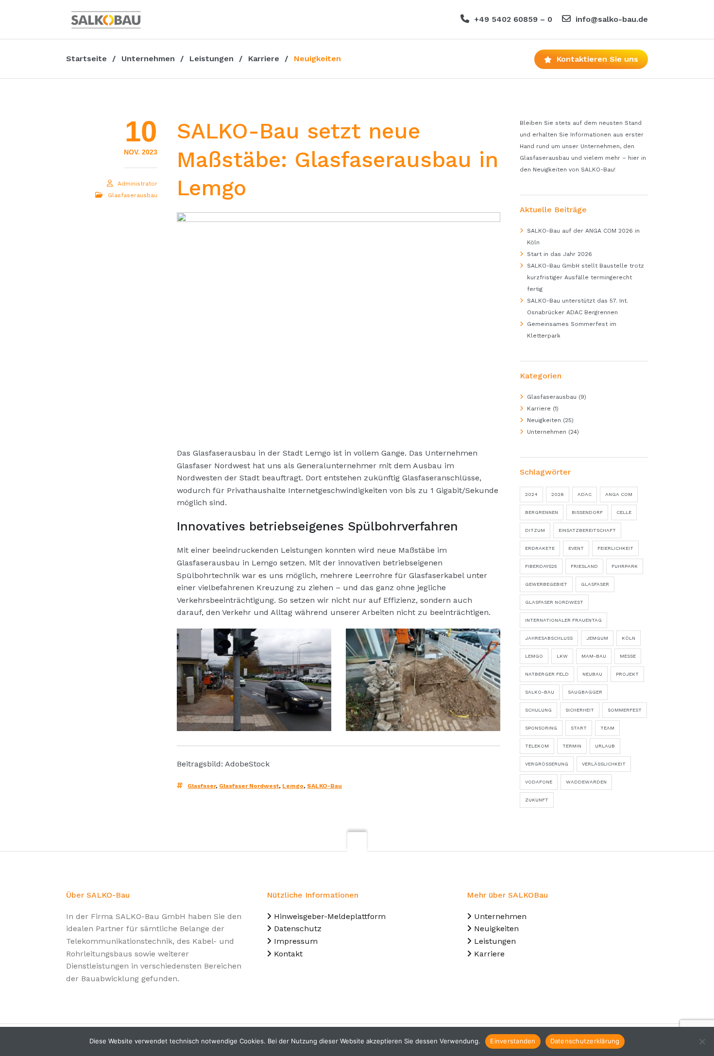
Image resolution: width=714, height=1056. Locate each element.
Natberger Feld (547, 674)
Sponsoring (541, 728)
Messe (628, 656)
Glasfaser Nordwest (249, 786)
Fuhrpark (625, 566)
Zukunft (536, 799)
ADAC (585, 494)
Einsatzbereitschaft (587, 530)
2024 (531, 494)
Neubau (592, 674)
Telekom (537, 746)
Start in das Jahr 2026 (559, 254)
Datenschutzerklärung (585, 1041)
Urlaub (605, 746)
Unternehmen (546, 431)
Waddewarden (586, 781)
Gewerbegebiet (546, 584)
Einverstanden (512, 1041)
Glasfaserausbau (132, 195)
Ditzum (535, 530)
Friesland (584, 566)
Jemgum (597, 638)
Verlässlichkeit (604, 763)
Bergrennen (541, 512)
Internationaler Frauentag (563, 620)
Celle (623, 512)
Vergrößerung (546, 763)
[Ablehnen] (702, 1041)
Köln (628, 638)
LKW (562, 656)
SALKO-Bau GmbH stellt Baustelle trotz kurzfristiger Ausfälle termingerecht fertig (585, 277)
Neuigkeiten (544, 420)
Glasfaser (201, 786)
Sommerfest (625, 710)
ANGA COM (618, 494)
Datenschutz (298, 928)
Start (579, 728)
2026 (557, 494)
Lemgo (293, 786)
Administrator (137, 183)
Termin (571, 746)
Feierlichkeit (615, 548)
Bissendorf (587, 512)
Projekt (627, 674)
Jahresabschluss (549, 638)
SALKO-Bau (324, 786)
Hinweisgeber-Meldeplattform (330, 916)
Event (576, 548)
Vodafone (538, 781)
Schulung (538, 710)
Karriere (539, 408)
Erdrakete (540, 548)
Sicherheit (579, 710)
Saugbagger (585, 692)
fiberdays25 (541, 566)
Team (607, 728)
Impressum (296, 941)
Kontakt (288, 953)
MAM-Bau (593, 656)
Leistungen (495, 941)
